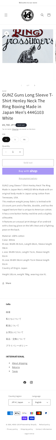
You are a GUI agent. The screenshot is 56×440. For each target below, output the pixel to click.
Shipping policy (27, 429)
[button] (6, 15)
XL (26, 140)
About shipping (19, 363)
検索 (8, 312)
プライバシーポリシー (17, 345)
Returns (16, 367)
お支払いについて (14, 332)
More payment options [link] (28, 178)
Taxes (15, 371)
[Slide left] (21, 85)
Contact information (44, 429)
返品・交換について (16, 339)
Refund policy (44, 424)
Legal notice (29, 434)
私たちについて (13, 318)
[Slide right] (34, 85)
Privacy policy (12, 429)
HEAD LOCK (16, 424)
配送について (12, 325)
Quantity (6, 146)
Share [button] (8, 283)
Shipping (15, 129)
